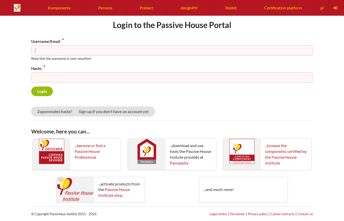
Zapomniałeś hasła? (54, 111)
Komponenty (59, 7)
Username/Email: (46, 41)
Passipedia (179, 162)
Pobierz (146, 7)
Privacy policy (258, 214)
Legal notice (218, 214)
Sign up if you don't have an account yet (114, 111)
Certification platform (283, 7)
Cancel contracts (282, 214)
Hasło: (36, 68)
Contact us (305, 214)
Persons (105, 7)
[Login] (335, 7)
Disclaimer (237, 214)
